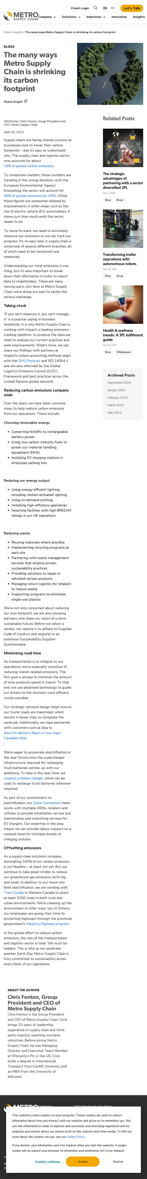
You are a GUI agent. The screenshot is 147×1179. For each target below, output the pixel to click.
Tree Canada (14, 892)
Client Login (80, 8)
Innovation (119, 17)
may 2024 (115, 413)
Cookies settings (47, 1162)
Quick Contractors (47, 803)
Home (7, 32)
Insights (139, 17)
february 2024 (118, 398)
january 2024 (117, 390)
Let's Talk (132, 8)
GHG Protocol (29, 360)
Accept (83, 1162)
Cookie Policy (75, 1137)
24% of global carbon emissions (29, 166)
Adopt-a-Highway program (47, 924)
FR (112, 8)
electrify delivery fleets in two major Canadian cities (32, 735)
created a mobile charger (23, 778)
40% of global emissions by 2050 (30, 195)
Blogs (9, 46)
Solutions (69, 17)
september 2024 (119, 383)
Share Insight (13, 102)
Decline (118, 1162)
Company (45, 17)
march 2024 (116, 405)
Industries (94, 17)
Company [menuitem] (45, 1106)
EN (105, 8)
